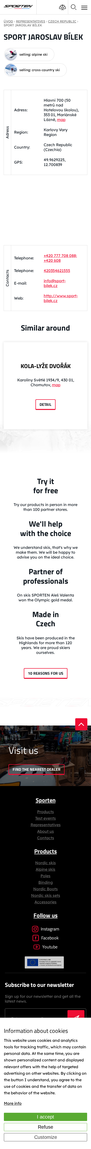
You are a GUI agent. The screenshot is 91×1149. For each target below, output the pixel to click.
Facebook (50, 938)
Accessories (45, 902)
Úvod (8, 21)
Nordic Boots (45, 888)
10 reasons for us (45, 673)
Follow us (45, 915)
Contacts (45, 837)
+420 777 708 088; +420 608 (60, 258)
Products (45, 811)
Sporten (46, 800)
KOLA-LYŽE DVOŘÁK (46, 366)
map (61, 119)
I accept (45, 1116)
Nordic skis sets (45, 895)
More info (13, 1103)
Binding (45, 882)
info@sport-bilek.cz (55, 283)
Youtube (50, 947)
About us (45, 831)
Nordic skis (45, 862)
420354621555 (57, 270)
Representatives (46, 824)
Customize (45, 1137)
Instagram (50, 929)
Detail (45, 404)
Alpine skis (45, 869)
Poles (45, 875)
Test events (45, 818)
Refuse (45, 1127)
